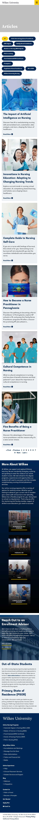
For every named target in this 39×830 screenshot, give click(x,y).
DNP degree (7, 43)
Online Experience (8, 765)
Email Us (7, 806)
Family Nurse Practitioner (24, 43)
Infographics (8, 784)
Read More (7, 134)
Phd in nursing (8, 53)
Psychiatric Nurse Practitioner (13, 68)
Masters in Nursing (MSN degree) (13, 48)
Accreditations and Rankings (13, 748)
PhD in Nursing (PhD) (11, 740)
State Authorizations (10, 754)
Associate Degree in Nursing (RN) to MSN (17, 728)
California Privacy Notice (11, 819)
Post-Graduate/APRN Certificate (13, 58)
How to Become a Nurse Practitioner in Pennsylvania (17, 304)
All (5, 38)
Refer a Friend (8, 792)
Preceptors (7, 63)
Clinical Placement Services (13, 771)
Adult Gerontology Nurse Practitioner (22, 38)
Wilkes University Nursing (12, 73)
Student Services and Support (13, 774)
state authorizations (13, 675)
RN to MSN (31, 68)
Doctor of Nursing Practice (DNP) (14, 737)
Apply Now (6, 803)
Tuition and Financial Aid (12, 757)
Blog (4, 778)
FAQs (5, 768)
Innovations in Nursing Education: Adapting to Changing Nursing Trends (18, 178)
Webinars (7, 781)
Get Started (6, 647)
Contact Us (6, 789)
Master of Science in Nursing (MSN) (15, 731)
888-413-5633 (7, 643)
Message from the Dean (11, 751)
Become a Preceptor (10, 795)
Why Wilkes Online (9, 745)
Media (6, 760)
